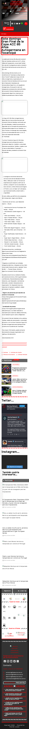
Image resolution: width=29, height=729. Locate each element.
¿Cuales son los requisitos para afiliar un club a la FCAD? (13, 699)
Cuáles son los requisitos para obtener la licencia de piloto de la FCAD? (13, 709)
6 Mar (9, 443)
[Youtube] (17, 24)
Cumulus (10, 441)
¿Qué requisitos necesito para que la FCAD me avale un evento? (14, 690)
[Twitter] (19, 24)
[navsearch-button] (26, 23)
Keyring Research (12, 417)
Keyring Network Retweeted (15, 415)
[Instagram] (14, 24)
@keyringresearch (12, 419)
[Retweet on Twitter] (6, 415)
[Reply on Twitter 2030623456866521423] (8, 434)
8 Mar (19, 419)
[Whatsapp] (22, 24)
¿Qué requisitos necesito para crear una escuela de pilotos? (13, 694)
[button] (14, 690)
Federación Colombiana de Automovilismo (16, 3)
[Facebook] (12, 24)
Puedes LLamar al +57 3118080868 (13, 668)
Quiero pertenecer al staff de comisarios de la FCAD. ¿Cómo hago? (13, 714)
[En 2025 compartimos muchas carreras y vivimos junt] (14, 460)
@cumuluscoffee (19, 441)
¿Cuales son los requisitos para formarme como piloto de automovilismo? (13, 703)
